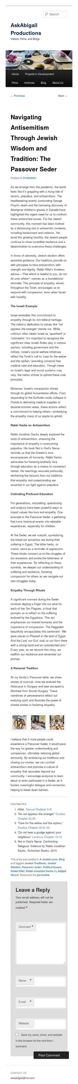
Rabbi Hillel (17, 871)
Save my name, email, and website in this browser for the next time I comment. (39, 1040)
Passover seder (32, 867)
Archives (29, 82)
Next (62, 96)
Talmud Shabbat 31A (39, 809)
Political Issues (52, 867)
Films (15, 82)
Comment (26, 926)
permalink (43, 875)
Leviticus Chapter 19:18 (47, 837)
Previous (18, 96)
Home (15, 74)
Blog (43, 82)
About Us (57, 82)
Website (24, 1023)
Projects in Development (39, 74)
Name (25, 980)
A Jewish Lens (49, 859)
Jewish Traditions (35, 863)
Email (25, 1001)
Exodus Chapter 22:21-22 (34, 827)
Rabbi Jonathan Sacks (40, 871)
